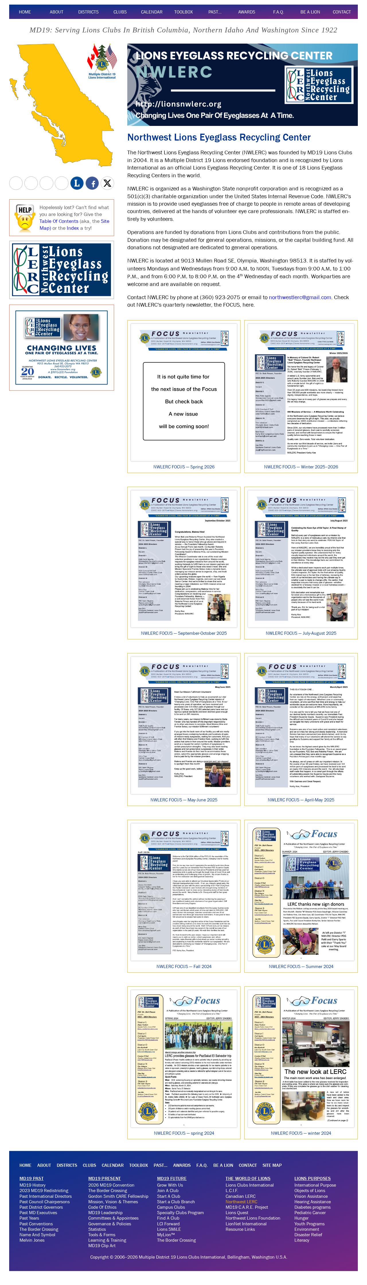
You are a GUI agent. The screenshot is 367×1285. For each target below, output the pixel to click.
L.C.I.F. (232, 1190)
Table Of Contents (59, 221)
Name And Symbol (37, 1234)
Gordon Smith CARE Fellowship (118, 1196)
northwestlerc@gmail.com (300, 297)
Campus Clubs (171, 1207)
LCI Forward (168, 1223)
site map (272, 1165)
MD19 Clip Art (102, 1245)
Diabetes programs (312, 1207)
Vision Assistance (311, 1196)
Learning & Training (107, 1240)
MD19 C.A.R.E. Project (247, 1207)
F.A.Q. (278, 11)
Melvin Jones (31, 1240)
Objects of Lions (309, 1190)
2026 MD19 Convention (111, 1184)
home (25, 11)
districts (88, 11)
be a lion (310, 11)
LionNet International (246, 1223)
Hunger (301, 1217)
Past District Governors (41, 1207)
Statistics (97, 1229)
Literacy (301, 1240)
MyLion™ (166, 1234)
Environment (306, 1229)
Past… (215, 11)
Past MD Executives (38, 1212)
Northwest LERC (241, 1201)
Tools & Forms (101, 1234)
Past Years (29, 1217)
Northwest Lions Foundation (253, 1217)
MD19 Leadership (105, 1212)
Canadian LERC (240, 1196)
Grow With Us (170, 1184)
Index (73, 228)
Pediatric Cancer (310, 1212)
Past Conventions (36, 1223)
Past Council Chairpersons (44, 1201)
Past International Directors (45, 1196)
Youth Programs (309, 1223)
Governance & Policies (109, 1223)
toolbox (183, 11)
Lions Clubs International (250, 1184)
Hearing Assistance (312, 1201)
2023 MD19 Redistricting (43, 1190)
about (56, 11)
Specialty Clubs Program (180, 1212)
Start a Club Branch (176, 1201)
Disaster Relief (308, 1234)
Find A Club (168, 1217)
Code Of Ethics (102, 1207)
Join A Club (168, 1190)
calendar (152, 11)
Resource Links (240, 1229)
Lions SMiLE (169, 1229)
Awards (246, 11)
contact (342, 11)
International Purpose (315, 1184)
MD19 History (32, 1184)
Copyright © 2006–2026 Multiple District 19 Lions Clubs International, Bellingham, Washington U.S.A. (188, 1256)
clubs (120, 11)
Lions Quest (237, 1212)
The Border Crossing (38, 1229)
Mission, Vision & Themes (113, 1201)
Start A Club (168, 1196)
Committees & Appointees (113, 1217)
